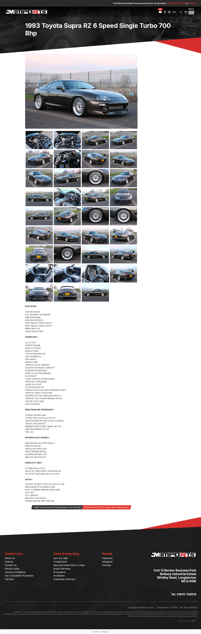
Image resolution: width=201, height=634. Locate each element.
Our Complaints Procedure (19, 575)
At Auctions (59, 572)
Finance (9, 561)
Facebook (107, 558)
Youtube (106, 565)
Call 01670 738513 (176, 3)
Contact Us (11, 565)
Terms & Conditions (15, 572)
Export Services (61, 568)
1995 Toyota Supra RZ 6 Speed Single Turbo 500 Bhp (58, 507)
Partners (9, 579)
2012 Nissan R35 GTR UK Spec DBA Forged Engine (106, 507)
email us (192, 3)
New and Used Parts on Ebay (69, 565)
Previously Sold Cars (64, 579)
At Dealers (59, 575)
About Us (10, 558)
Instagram (107, 561)
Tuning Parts (60, 561)
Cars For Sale (60, 558)
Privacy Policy (12, 568)
